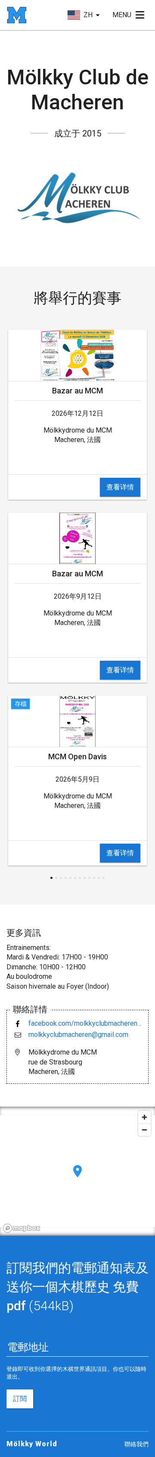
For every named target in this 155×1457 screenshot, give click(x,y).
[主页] (16, 15)
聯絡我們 (136, 1444)
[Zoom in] (144, 1117)
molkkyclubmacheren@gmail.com (78, 1034)
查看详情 (120, 487)
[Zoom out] (144, 1129)
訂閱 (20, 1399)
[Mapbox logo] (21, 1228)
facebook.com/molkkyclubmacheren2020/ (85, 1023)
